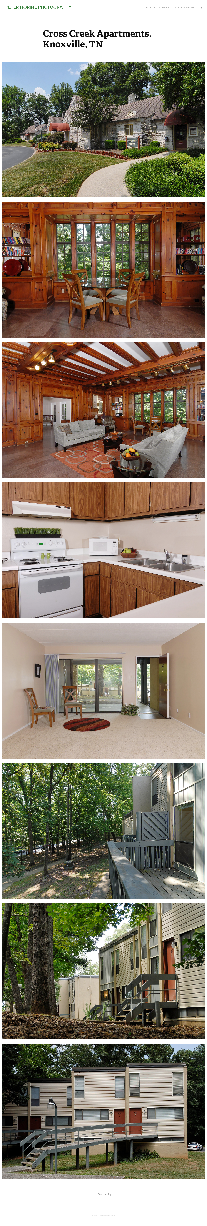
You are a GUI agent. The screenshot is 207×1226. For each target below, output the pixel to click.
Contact (164, 7)
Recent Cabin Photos (185, 7)
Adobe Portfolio (108, 1215)
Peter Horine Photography (38, 7)
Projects (150, 7)
